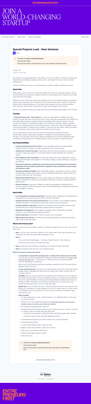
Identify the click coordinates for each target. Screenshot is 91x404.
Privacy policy (41, 379)
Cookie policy (49, 379)
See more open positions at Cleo (45, 359)
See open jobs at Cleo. (24, 61)
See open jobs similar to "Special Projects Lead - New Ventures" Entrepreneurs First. (42, 63)
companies (34, 37)
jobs (21, 37)
